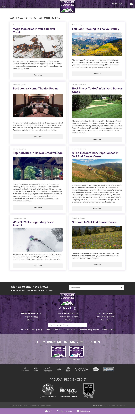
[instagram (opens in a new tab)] (74, 308)
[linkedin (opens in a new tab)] (71, 308)
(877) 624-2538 (66, 411)
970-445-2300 (72, 317)
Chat (50, 411)
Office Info (31, 320)
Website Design (98, 405)
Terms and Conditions (53, 330)
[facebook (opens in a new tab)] (60, 308)
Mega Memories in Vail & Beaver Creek (34, 30)
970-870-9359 (32, 317)
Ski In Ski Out (71, 330)
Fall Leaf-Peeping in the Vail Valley (95, 29)
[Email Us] (131, 4)
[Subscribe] (121, 287)
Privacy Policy (37, 330)
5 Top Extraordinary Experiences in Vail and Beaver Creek (95, 154)
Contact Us (24, 330)
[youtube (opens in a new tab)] (67, 308)
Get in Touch (85, 411)
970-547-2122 (109, 317)
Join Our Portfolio (108, 330)
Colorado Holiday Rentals (89, 330)
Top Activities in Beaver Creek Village (38, 153)
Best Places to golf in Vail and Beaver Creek (97, 90)
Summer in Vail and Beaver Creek (94, 222)
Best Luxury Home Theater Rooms (35, 88)
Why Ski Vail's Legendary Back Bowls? (33, 224)
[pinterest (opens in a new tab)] (63, 308)
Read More (38, 75)
